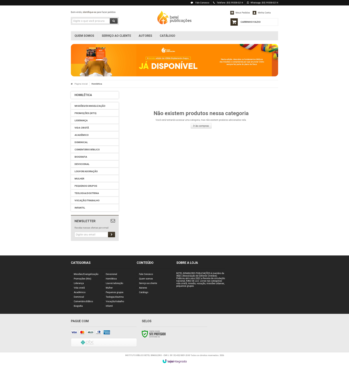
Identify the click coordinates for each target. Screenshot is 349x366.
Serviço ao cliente (148, 283)
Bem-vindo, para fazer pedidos (93, 12)
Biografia (78, 306)
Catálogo (143, 292)
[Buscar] (114, 21)
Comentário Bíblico (83, 301)
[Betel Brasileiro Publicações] (174, 17)
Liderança (79, 283)
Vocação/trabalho (115, 301)
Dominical (79, 297)
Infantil (109, 306)
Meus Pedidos (243, 12)
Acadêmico (79, 292)
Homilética (111, 278)
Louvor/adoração (114, 283)
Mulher (109, 288)
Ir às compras (201, 125)
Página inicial (81, 84)
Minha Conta (264, 12)
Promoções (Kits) (82, 278)
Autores (143, 288)
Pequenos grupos (114, 292)
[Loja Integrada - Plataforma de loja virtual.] (174, 361)
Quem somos (146, 278)
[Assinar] (111, 234)
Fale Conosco (202, 2)
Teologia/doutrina (115, 297)
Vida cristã (79, 288)
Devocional (111, 274)
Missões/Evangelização (86, 274)
